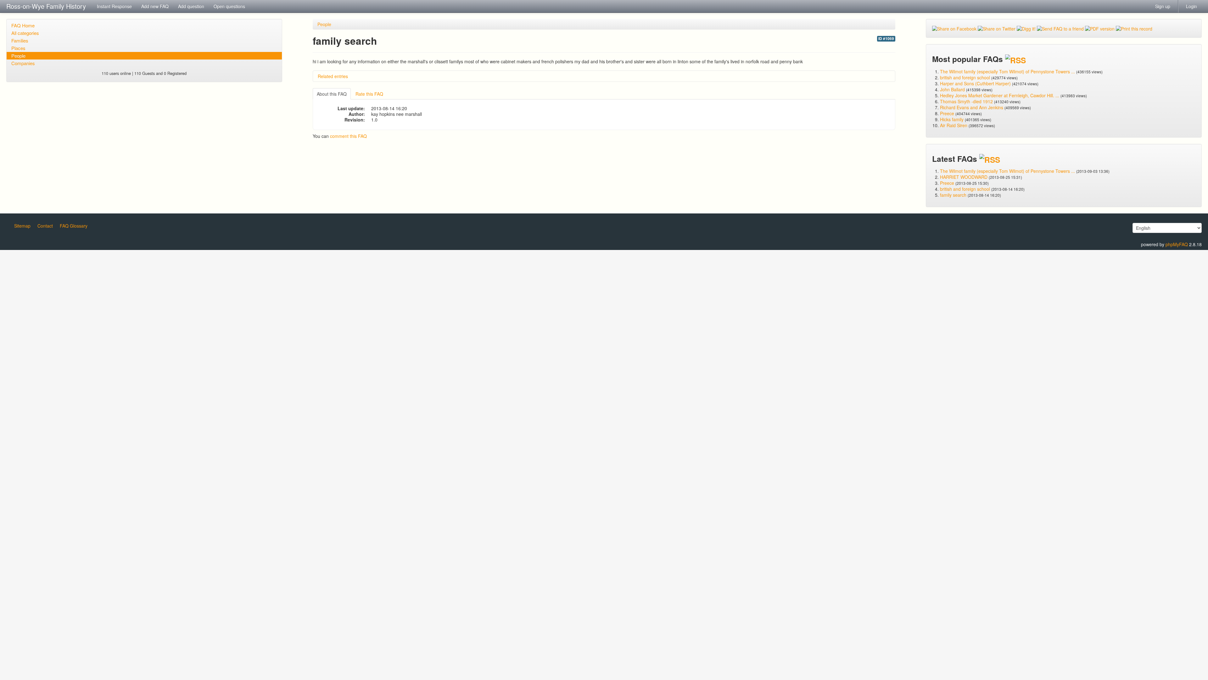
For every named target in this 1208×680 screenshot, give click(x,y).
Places (18, 48)
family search (954, 195)
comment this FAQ (348, 136)
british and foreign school (965, 77)
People (18, 55)
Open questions (229, 6)
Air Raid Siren (953, 125)
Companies (23, 63)
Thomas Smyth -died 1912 (966, 101)
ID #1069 (886, 38)
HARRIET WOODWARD (963, 177)
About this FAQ (332, 94)
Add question (191, 6)
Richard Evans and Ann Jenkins (971, 107)
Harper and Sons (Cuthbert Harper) (975, 83)
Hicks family (952, 119)
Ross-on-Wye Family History (46, 6)
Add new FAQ (155, 6)
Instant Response (114, 6)
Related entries (333, 76)
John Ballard (952, 89)
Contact (45, 226)
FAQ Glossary (73, 226)
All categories (25, 33)
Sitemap (22, 226)
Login (1191, 6)
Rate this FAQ (369, 94)
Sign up (1162, 6)
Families (19, 40)
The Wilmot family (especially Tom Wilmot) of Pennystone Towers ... (1007, 71)
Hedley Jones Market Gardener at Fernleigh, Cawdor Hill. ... (999, 95)
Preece (947, 113)
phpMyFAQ (1177, 244)
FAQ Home (23, 25)
